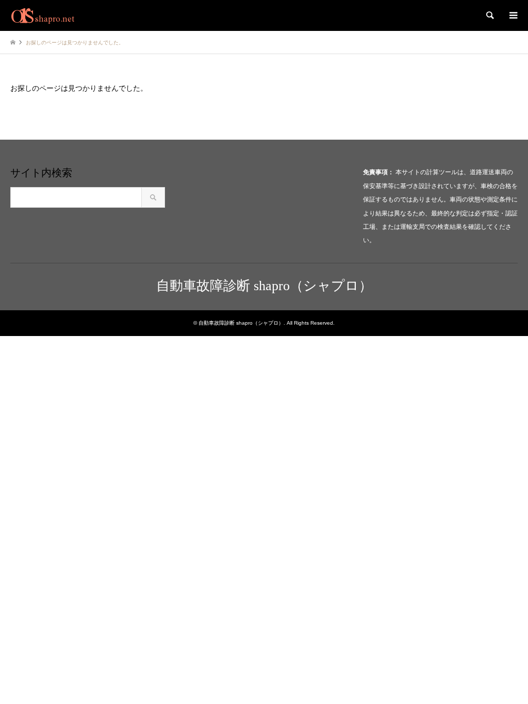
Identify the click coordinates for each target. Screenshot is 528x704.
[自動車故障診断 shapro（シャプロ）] (42, 15)
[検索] (489, 15)
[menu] (512, 15)
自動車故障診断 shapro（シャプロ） (264, 285)
